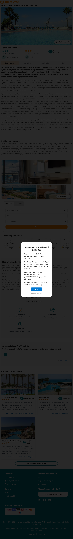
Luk (36, 289)
